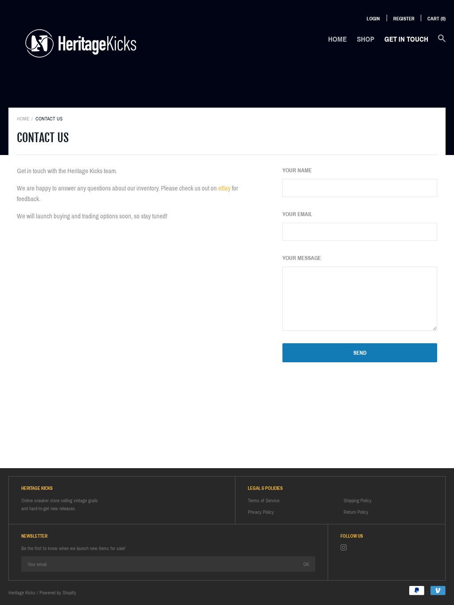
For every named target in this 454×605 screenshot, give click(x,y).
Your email (297, 214)
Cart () (436, 18)
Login (373, 18)
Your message (301, 258)
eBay (224, 188)
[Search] (442, 42)
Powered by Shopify (57, 592)
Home (337, 39)
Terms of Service (263, 500)
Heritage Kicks (21, 592)
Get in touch (406, 39)
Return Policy (356, 512)
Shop (365, 39)
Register (404, 18)
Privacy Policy (261, 512)
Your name (297, 170)
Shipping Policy (358, 500)
